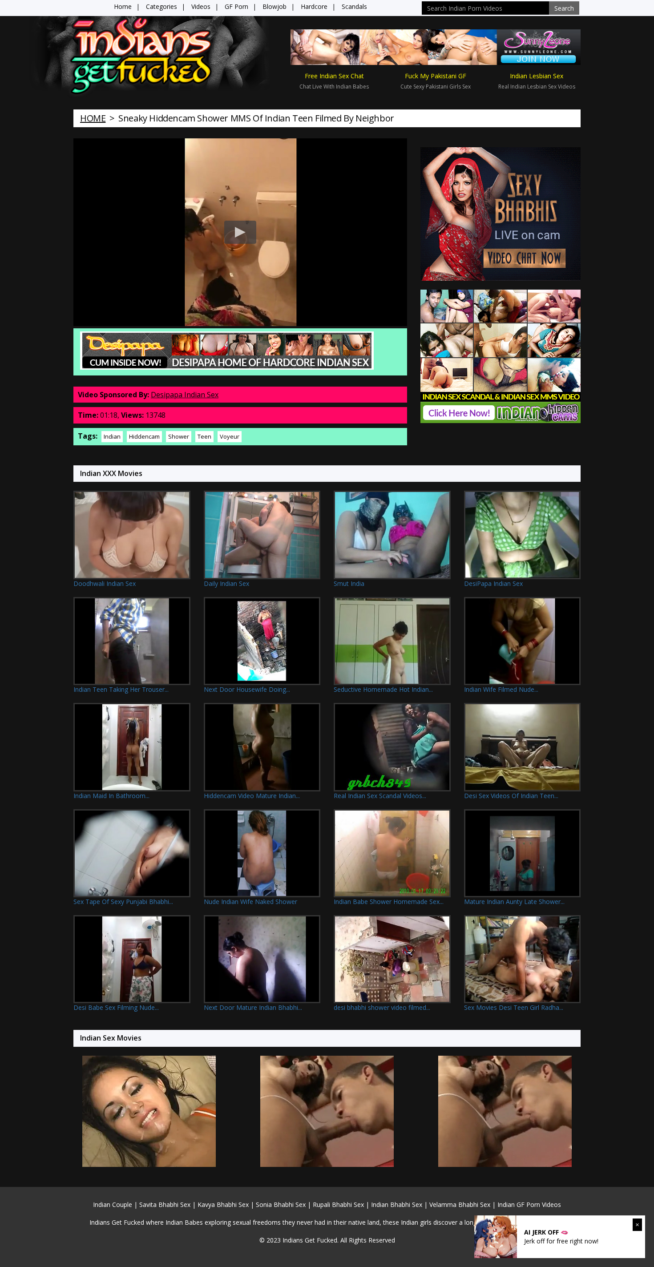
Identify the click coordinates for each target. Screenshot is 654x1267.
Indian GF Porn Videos (529, 1204)
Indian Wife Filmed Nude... (501, 689)
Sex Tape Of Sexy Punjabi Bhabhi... (123, 901)
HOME (92, 118)
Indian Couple (112, 1204)
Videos (200, 6)
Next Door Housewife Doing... (247, 689)
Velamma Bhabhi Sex (459, 1204)
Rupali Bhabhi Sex (338, 1204)
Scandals (354, 6)
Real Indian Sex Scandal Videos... (380, 795)
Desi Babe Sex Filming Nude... (116, 1007)
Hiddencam (144, 436)
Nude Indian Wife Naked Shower (250, 901)
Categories (161, 6)
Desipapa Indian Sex (184, 394)
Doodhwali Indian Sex (104, 583)
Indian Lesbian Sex (536, 76)
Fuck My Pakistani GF (435, 76)
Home (123, 6)
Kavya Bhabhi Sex (223, 1204)
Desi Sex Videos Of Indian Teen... (511, 795)
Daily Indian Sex (226, 583)
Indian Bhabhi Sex (396, 1204)
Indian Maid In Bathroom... (111, 795)
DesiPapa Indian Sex (493, 583)
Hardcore (314, 6)
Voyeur (229, 436)
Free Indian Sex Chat (334, 76)
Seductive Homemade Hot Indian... (383, 689)
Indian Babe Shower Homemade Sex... (389, 901)
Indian (112, 436)
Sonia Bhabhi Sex (281, 1204)
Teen (204, 436)
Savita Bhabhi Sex (164, 1204)
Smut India (349, 583)
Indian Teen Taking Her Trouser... (121, 689)
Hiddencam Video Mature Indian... (252, 795)
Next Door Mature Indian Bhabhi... (253, 1007)
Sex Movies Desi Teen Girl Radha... (513, 1007)
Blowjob (274, 6)
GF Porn (236, 6)
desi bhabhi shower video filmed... (382, 1007)
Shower (178, 436)
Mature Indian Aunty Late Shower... (514, 901)
